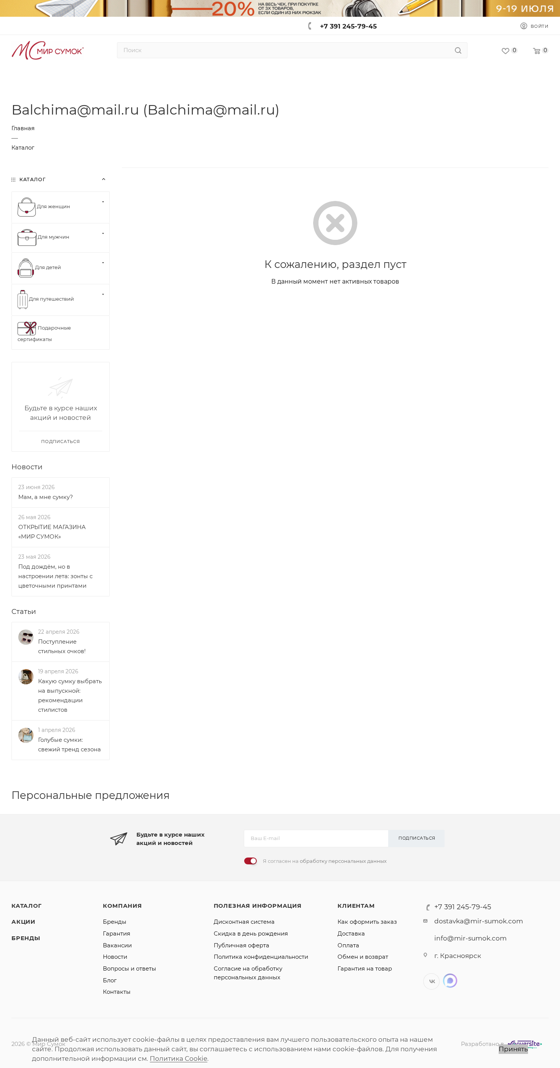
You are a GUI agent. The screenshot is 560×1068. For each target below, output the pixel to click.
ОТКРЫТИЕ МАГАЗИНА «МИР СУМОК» (52, 532)
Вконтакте (431, 981)
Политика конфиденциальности (261, 956)
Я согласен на (325, 861)
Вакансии (117, 945)
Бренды (25, 938)
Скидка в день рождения (251, 933)
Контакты (117, 991)
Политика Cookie (178, 1058)
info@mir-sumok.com (470, 938)
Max (450, 980)
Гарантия (116, 933)
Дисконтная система (244, 921)
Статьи (23, 611)
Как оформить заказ (367, 921)
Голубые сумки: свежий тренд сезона (69, 744)
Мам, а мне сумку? (45, 497)
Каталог (26, 905)
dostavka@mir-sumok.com (478, 921)
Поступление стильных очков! (62, 646)
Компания (122, 905)
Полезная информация (258, 905)
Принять (513, 1049)
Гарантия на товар (365, 968)
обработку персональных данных (343, 861)
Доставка (351, 933)
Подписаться (416, 838)
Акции (23, 921)
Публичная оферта (241, 945)
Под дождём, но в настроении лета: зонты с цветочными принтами (55, 576)
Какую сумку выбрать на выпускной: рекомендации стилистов (70, 695)
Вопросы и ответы (129, 968)
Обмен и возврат (363, 956)
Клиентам (356, 905)
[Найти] (458, 50)
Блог (110, 980)
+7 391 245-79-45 (348, 26)
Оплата (348, 945)
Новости (26, 466)
